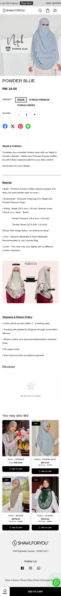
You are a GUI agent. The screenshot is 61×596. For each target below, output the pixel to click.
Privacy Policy (26, 580)
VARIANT (7, 99)
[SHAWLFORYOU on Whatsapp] (38, 570)
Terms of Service (12, 580)
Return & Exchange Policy (45, 580)
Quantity (6, 113)
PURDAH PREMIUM (39, 99)
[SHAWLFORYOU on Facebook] (22, 570)
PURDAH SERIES (26, 105)
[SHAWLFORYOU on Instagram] (30, 570)
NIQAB (20, 99)
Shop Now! (22, 3)
